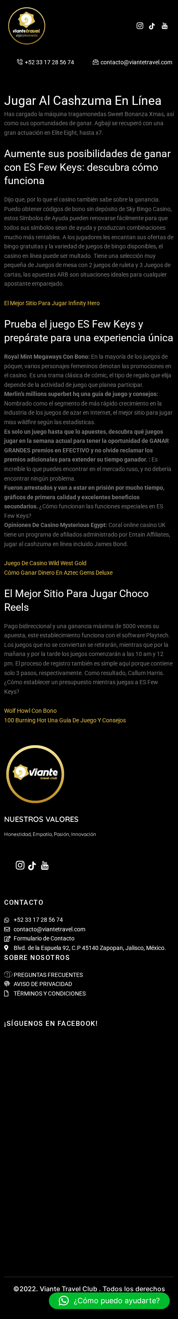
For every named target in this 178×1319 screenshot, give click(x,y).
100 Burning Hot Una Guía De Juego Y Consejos (65, 720)
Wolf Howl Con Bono (30, 710)
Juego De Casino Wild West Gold (45, 563)
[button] (109, 1300)
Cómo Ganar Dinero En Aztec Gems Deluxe (58, 572)
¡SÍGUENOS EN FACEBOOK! (51, 1024)
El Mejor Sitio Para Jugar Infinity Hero (52, 303)
